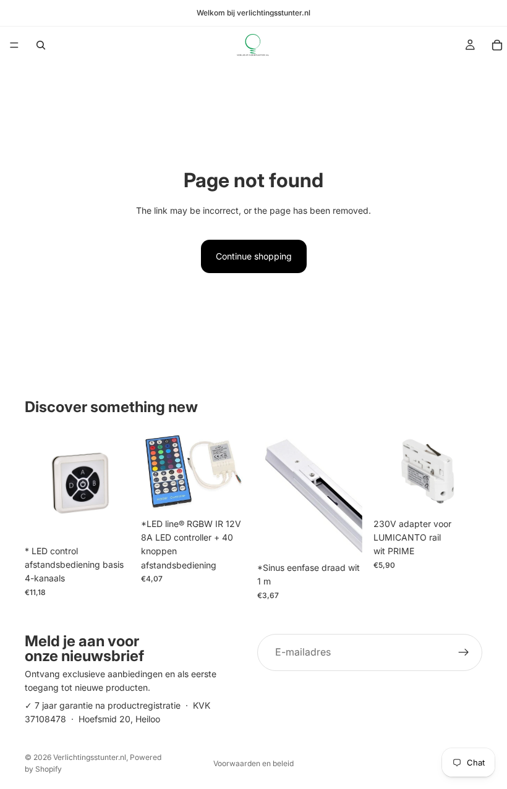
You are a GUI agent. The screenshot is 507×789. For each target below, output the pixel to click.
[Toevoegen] (114, 520)
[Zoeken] (40, 45)
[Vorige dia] (387, 471)
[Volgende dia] (468, 471)
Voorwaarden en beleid (253, 763)
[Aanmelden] (464, 652)
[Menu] (14, 45)
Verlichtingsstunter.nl (89, 757)
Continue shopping (254, 256)
